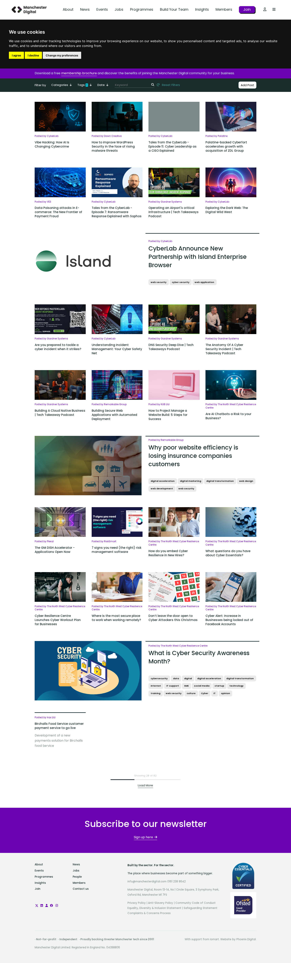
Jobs (119, 9)
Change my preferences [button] (62, 55)
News (85, 9)
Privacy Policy (136, 903)
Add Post (247, 85)
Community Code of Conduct (195, 903)
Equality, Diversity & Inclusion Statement (154, 908)
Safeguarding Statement (200, 908)
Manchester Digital (29, 10)
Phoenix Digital (246, 939)
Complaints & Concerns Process (149, 913)
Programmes (141, 9)
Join (247, 9)
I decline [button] (33, 55)
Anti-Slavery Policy (160, 903)
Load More (145, 785)
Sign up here (143, 837)
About (68, 9)
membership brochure (79, 73)
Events (102, 9)
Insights (202, 9)
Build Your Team (174, 9)
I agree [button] (16, 55)
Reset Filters (170, 85)
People (77, 877)
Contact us (81, 889)
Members (224, 9)
